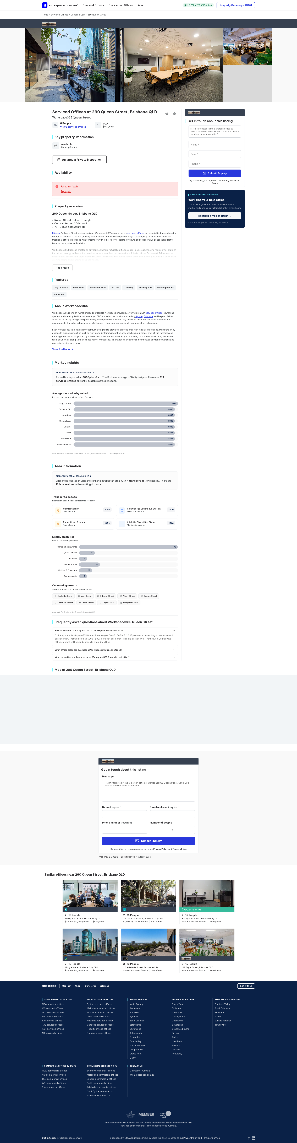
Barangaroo (135, 1024)
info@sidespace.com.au (142, 1075)
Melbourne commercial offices (102, 1075)
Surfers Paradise (223, 1020)
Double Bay (135, 1041)
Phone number (117, 822)
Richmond (177, 1008)
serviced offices (135, 233)
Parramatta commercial (98, 1095)
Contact (66, 986)
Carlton (175, 1037)
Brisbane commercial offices (101, 1079)
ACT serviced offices (53, 1029)
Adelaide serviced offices (100, 1020)
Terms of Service (211, 1138)
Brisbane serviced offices (100, 1012)
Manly (133, 1058)
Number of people (161, 822)
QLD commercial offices (54, 1079)
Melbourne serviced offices (101, 1008)
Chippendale (136, 1049)
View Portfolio (61, 349)
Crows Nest (135, 1053)
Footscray (177, 1053)
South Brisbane (222, 1008)
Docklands (177, 1020)
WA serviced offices (52, 1016)
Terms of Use (179, 849)
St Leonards (136, 1033)
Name (111, 807)
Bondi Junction (137, 1020)
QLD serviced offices (53, 1012)
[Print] (166, 113)
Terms (215, 183)
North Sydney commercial (100, 1091)
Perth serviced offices (98, 1016)
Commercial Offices (121, 5)
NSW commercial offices (54, 1070)
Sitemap (104, 986)
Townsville (220, 1024)
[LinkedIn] (253, 1138)
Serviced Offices (93, 5)
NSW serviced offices (53, 1004)
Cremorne (177, 1012)
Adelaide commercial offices (101, 1087)
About (141, 5)
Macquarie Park (137, 1045)
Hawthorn (177, 1041)
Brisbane (56, 233)
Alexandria (135, 1037)
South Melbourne (180, 1029)
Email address (164, 807)
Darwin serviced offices (99, 1033)
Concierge (90, 986)
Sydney (139, 316)
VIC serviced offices (52, 1008)
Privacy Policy (229, 180)
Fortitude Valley (222, 1004)
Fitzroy (175, 1033)
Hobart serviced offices (99, 1029)
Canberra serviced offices (100, 1024)
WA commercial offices (54, 1083)
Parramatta (135, 1008)
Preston (176, 1049)
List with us (246, 986)
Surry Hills (135, 1012)
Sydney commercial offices (101, 1070)
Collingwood (178, 1016)
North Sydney (136, 1004)
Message (108, 776)
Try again (66, 191)
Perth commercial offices (100, 1083)
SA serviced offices (52, 1020)
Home (45, 14)
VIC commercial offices (54, 1075)
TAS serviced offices (53, 1024)
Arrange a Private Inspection (82, 159)
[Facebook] (249, 1138)
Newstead (220, 1012)
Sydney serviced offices (99, 1004)
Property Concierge (235, 5)
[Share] (174, 113)
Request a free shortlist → (214, 215)
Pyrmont (134, 1016)
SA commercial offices (53, 1087)
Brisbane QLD (78, 14)
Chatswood (135, 1029)
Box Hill (176, 1045)
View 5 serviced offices (73, 127)
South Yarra (177, 1004)
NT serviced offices (52, 1033)
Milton (218, 1016)
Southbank (177, 1024)
